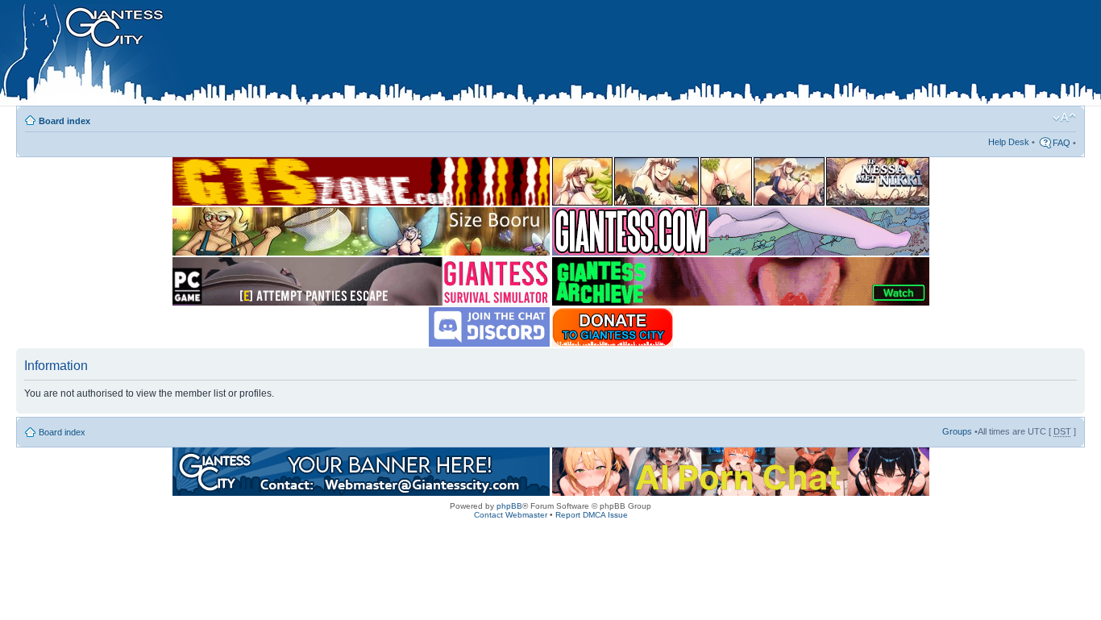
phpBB (509, 505)
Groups (957, 431)
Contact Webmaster (510, 514)
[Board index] (339, 55)
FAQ (1061, 143)
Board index (64, 121)
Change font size (1064, 117)
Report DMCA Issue (591, 514)
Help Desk (1008, 142)
